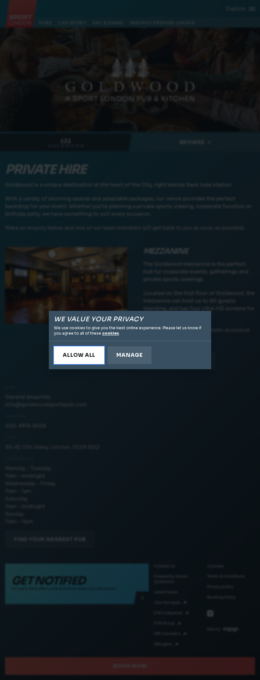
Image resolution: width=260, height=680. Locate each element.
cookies (110, 333)
